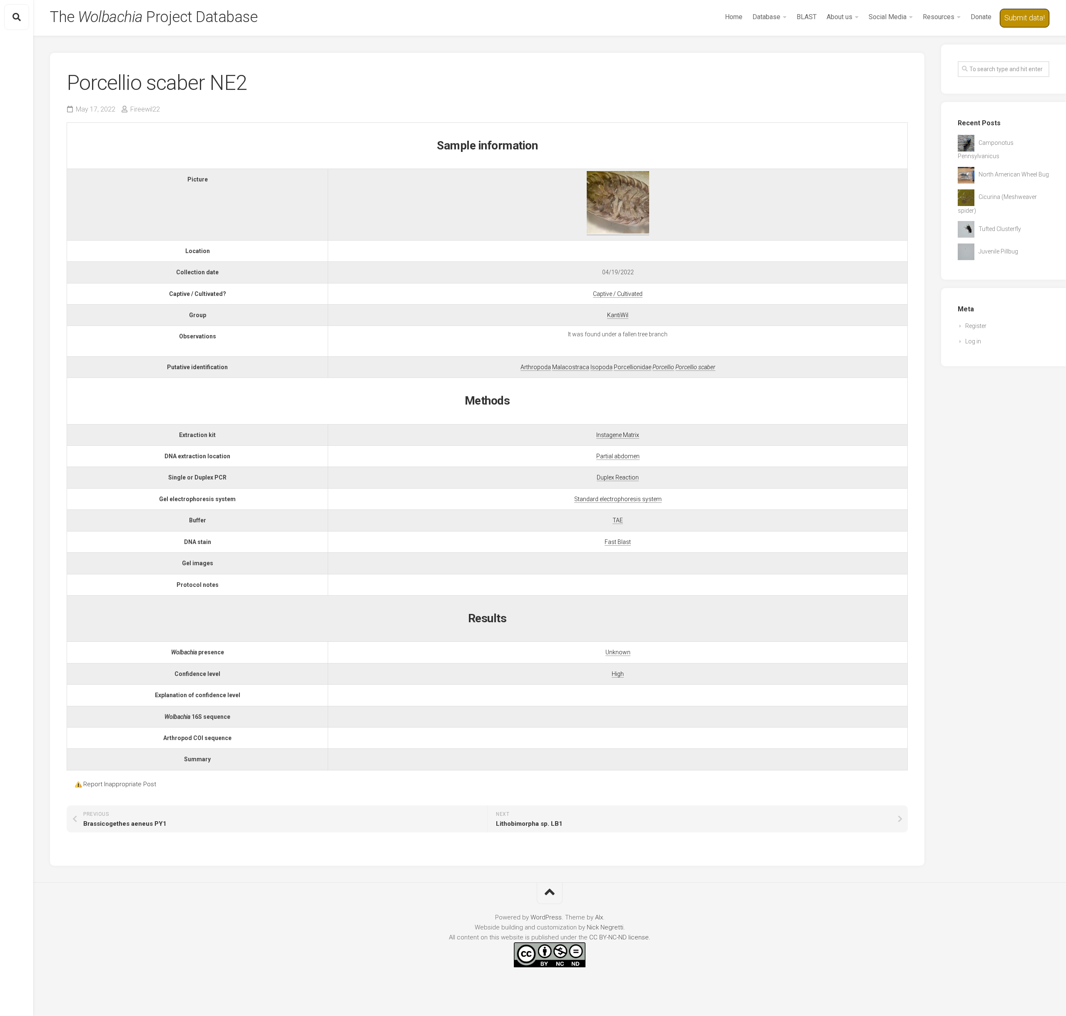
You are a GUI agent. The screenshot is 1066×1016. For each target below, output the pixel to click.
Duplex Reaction (618, 477)
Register (975, 326)
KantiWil (617, 315)
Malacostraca (570, 367)
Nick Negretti (605, 927)
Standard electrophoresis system (618, 499)
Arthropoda (536, 367)
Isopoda (601, 367)
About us (839, 17)
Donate (981, 17)
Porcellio (663, 367)
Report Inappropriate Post (119, 784)
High (618, 674)
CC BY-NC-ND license (619, 937)
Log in (973, 341)
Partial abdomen (618, 456)
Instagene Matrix (617, 435)
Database (766, 17)
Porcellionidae (632, 367)
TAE (618, 520)
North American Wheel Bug (1014, 174)
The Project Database (153, 17)
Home (733, 17)
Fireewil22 (145, 109)
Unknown (617, 652)
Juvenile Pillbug (998, 251)
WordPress (546, 917)
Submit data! (1024, 17)
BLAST (807, 17)
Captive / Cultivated (618, 294)
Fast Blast (618, 542)
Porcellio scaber (695, 367)
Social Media (888, 17)
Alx (599, 917)
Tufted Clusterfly (1000, 229)
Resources (938, 17)
